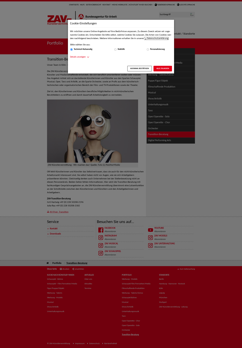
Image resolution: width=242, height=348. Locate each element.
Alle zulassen (162, 68)
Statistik (121, 49)
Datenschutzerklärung (157, 38)
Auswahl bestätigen (139, 68)
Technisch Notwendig (83, 49)
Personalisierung (157, 49)
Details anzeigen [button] (78, 57)
